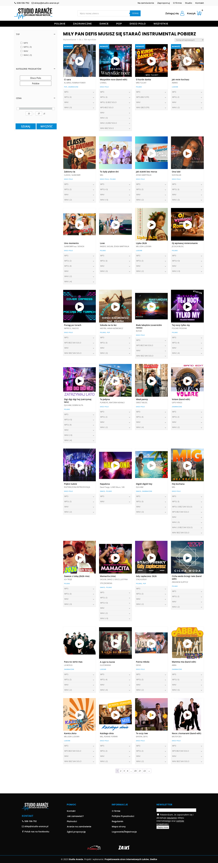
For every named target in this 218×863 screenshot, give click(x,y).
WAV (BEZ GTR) (142, 107)
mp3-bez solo (106, 107)
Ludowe (175, 87)
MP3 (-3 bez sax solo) (182, 506)
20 (135, 770)
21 (140, 770)
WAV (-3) (68, 107)
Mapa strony (119, 826)
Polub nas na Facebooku (36, 831)
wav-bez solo (107, 128)
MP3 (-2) (175, 97)
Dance (104, 24)
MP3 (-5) (175, 679)
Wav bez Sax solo (72, 353)
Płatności (72, 821)
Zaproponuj (163, 3)
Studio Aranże (76, 859)
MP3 (66, 92)
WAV (66, 102)
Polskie (59, 24)
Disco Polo (138, 24)
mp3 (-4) (67, 266)
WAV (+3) (104, 199)
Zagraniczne (82, 24)
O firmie (177, 3)
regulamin (172, 817)
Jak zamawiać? (75, 816)
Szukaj (135, 13)
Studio (188, 3)
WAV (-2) (176, 107)
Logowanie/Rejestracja (124, 831)
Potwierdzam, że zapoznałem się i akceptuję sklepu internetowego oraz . (175, 819)
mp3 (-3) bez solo (108, 102)
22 (144, 770)
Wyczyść (46, 126)
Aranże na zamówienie (79, 826)
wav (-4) (68, 281)
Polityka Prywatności (123, 816)
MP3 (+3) (104, 189)
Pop (119, 24)
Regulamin (117, 821)
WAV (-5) (176, 690)
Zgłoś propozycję (76, 831)
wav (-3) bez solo (108, 123)
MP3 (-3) (67, 97)
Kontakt (199, 3)
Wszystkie (160, 24)
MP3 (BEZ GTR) (142, 97)
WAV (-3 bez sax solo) (182, 527)
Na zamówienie (146, 3)
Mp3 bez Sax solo (72, 342)
